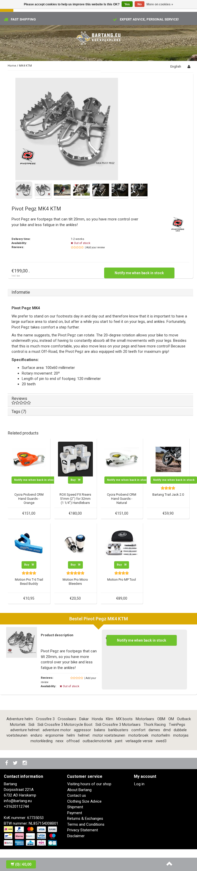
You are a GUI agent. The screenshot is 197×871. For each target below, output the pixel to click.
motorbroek (138, 735)
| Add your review (95, 247)
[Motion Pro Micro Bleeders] (75, 543)
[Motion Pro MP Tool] (121, 543)
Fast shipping (23, 19)
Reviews (19, 398)
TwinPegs (177, 724)
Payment (74, 813)
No (139, 4)
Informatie (21, 292)
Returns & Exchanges (85, 818)
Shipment (75, 807)
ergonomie (54, 735)
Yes (127, 4)
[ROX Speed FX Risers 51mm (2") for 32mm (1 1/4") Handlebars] (75, 458)
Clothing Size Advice (84, 801)
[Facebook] (7, 763)
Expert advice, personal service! (149, 19)
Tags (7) (19, 411)
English (175, 66)
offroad (73, 741)
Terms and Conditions (85, 824)
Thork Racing (155, 724)
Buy (73, 480)
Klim (109, 719)
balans (99, 730)
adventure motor (57, 730)
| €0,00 (23, 864)
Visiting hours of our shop (89, 784)
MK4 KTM (25, 65)
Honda (97, 719)
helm (71, 735)
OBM (161, 719)
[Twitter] (16, 763)
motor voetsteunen (109, 735)
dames (154, 730)
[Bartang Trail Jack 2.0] (168, 458)
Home (12, 65)
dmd (167, 730)
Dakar (84, 719)
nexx (59, 741)
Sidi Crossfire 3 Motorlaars (118, 724)
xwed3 (161, 741)
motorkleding (42, 741)
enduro (36, 735)
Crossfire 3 (45, 719)
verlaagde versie (139, 741)
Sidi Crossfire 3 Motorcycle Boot (64, 724)
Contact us (76, 795)
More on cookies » (159, 4)
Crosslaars (67, 719)
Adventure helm (19, 719)
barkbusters (118, 730)
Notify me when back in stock (139, 273)
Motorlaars (145, 719)
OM (171, 719)
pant (118, 741)
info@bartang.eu (18, 801)
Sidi (31, 724)
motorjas (181, 735)
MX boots (124, 719)
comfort (138, 730)
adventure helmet (25, 730)
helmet (84, 735)
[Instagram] (25, 763)
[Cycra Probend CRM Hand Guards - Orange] (29, 458)
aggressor (82, 730)
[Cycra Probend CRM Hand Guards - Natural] (121, 458)
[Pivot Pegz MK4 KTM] (66, 129)
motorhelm (160, 735)
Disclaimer (76, 836)
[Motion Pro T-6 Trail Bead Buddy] (29, 543)
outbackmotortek (97, 741)
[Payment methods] (31, 836)
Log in (139, 784)
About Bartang (79, 790)
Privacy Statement (82, 830)
